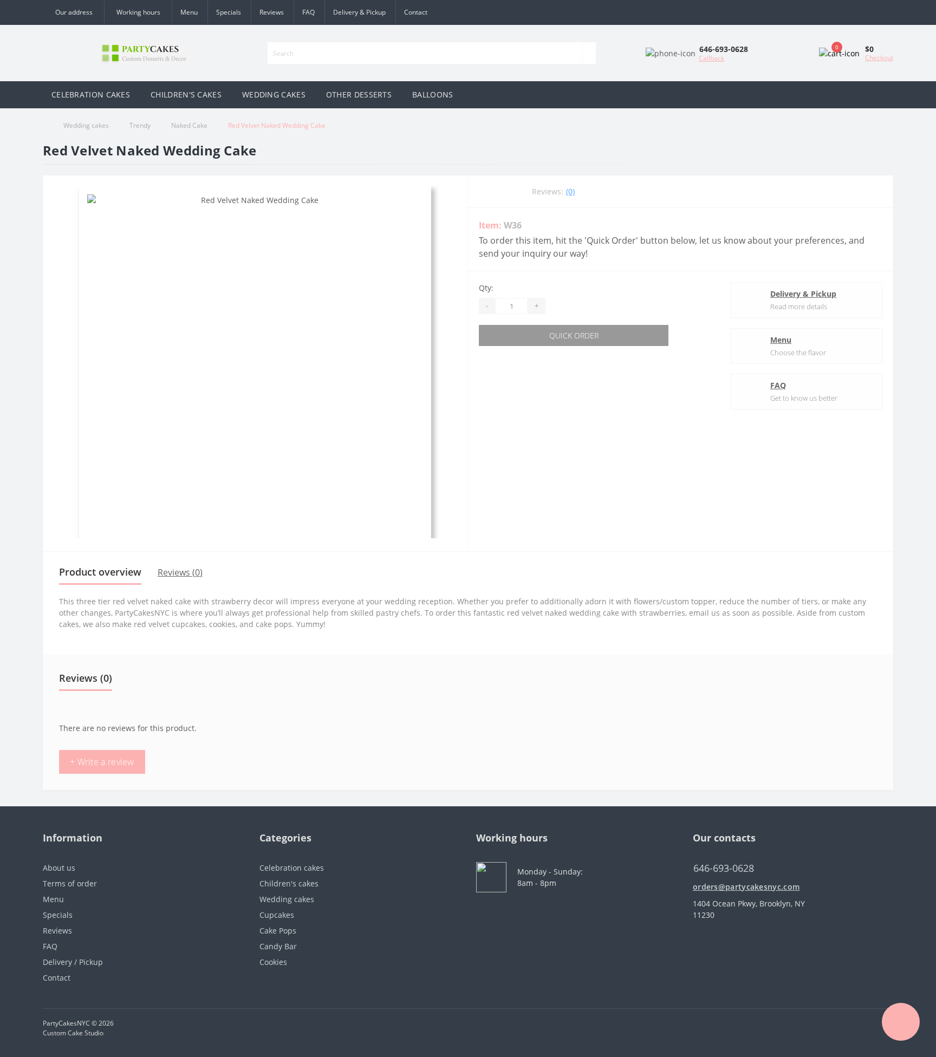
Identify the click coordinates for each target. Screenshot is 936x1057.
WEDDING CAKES (274, 94)
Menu (189, 12)
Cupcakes (276, 915)
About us (59, 868)
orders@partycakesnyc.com (746, 887)
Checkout (879, 57)
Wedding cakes (86, 125)
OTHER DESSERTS (359, 94)
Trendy (140, 125)
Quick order (574, 335)
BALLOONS (432, 94)
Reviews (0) (180, 572)
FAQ (308, 12)
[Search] (589, 53)
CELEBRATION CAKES (90, 94)
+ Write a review (102, 762)
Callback (711, 58)
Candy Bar (278, 946)
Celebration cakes (291, 868)
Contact (415, 12)
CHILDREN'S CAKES (186, 94)
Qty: (486, 288)
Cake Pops (277, 930)
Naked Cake (189, 125)
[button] (138, 12)
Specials (228, 12)
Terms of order (70, 883)
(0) (570, 191)
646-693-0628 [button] (723, 868)
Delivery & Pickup (359, 12)
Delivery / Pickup (73, 962)
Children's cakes (288, 883)
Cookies (273, 962)
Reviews (271, 12)
